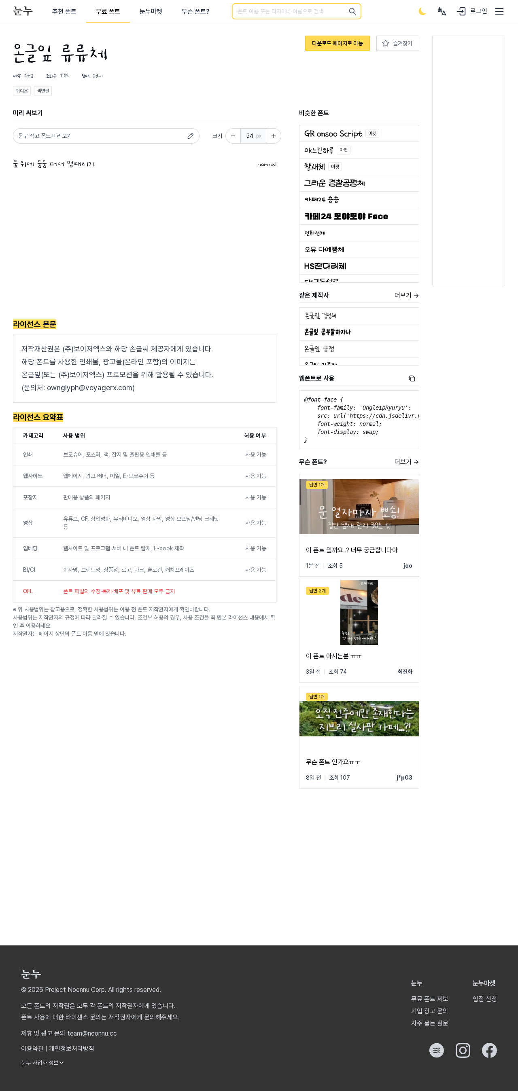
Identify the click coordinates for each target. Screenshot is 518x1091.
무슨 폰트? (195, 11)
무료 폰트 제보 (429, 999)
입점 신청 (485, 999)
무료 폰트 (108, 11)
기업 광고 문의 (429, 1011)
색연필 (43, 91)
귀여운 (22, 91)
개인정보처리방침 (71, 1049)
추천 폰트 (64, 11)
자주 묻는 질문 (429, 1023)
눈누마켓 (151, 11)
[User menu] (442, 11)
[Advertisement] (144, 246)
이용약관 (32, 1049)
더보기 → (407, 295)
